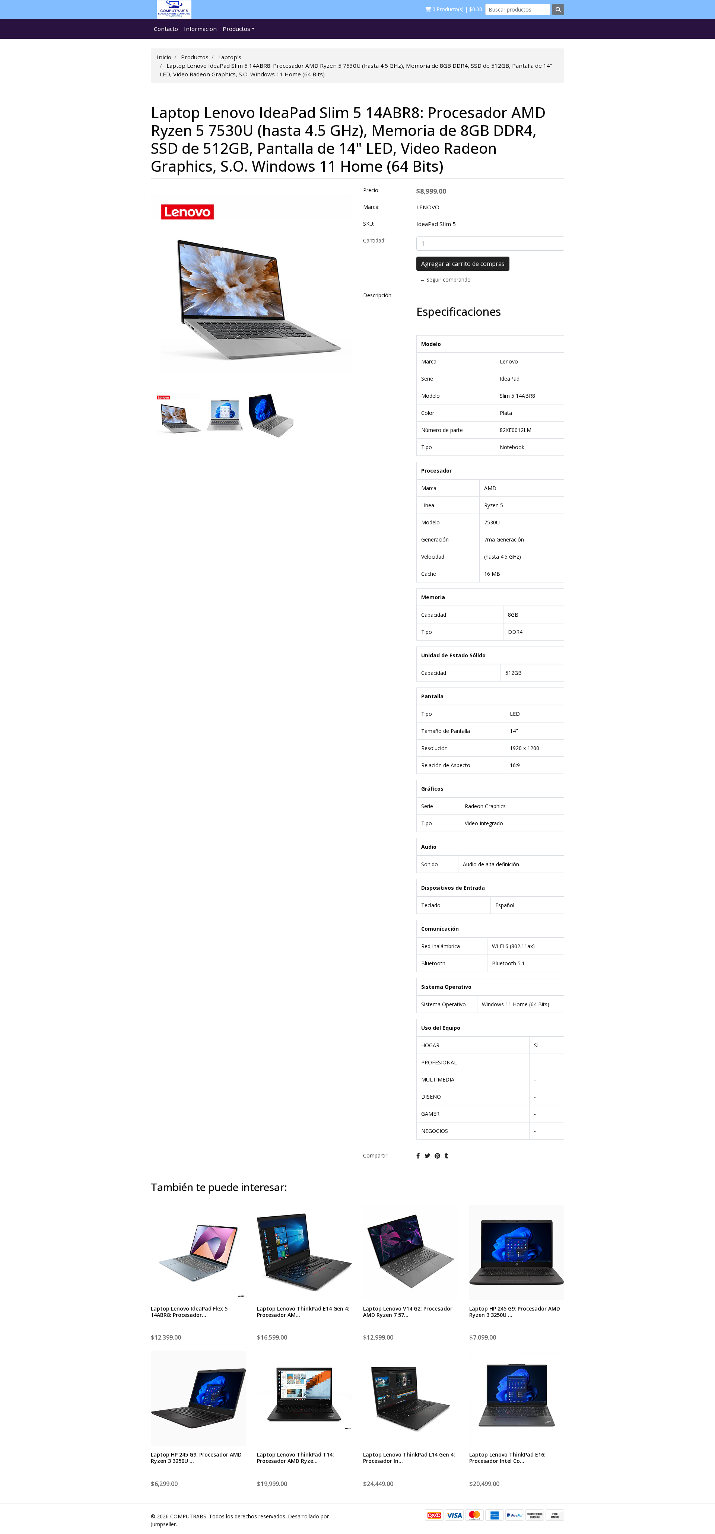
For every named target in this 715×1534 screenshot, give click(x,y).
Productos (236, 28)
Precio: (371, 190)
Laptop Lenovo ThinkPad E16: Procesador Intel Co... (507, 1457)
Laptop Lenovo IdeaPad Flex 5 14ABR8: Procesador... (189, 1311)
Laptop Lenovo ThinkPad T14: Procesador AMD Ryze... (295, 1457)
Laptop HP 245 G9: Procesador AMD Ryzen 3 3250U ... (514, 1311)
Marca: (371, 206)
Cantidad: (374, 240)
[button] (161, 671)
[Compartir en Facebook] (418, 1155)
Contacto (166, 28)
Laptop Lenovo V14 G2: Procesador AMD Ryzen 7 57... (407, 1311)
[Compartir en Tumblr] (446, 1155)
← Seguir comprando (445, 279)
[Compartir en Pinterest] (437, 1155)
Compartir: (375, 1155)
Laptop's (229, 57)
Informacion (200, 28)
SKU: (368, 223)
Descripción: (378, 295)
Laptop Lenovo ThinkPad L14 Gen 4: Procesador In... (409, 1457)
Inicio (164, 57)
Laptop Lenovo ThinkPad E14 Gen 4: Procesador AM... (303, 1311)
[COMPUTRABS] (171, 9)
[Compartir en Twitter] (427, 1155)
